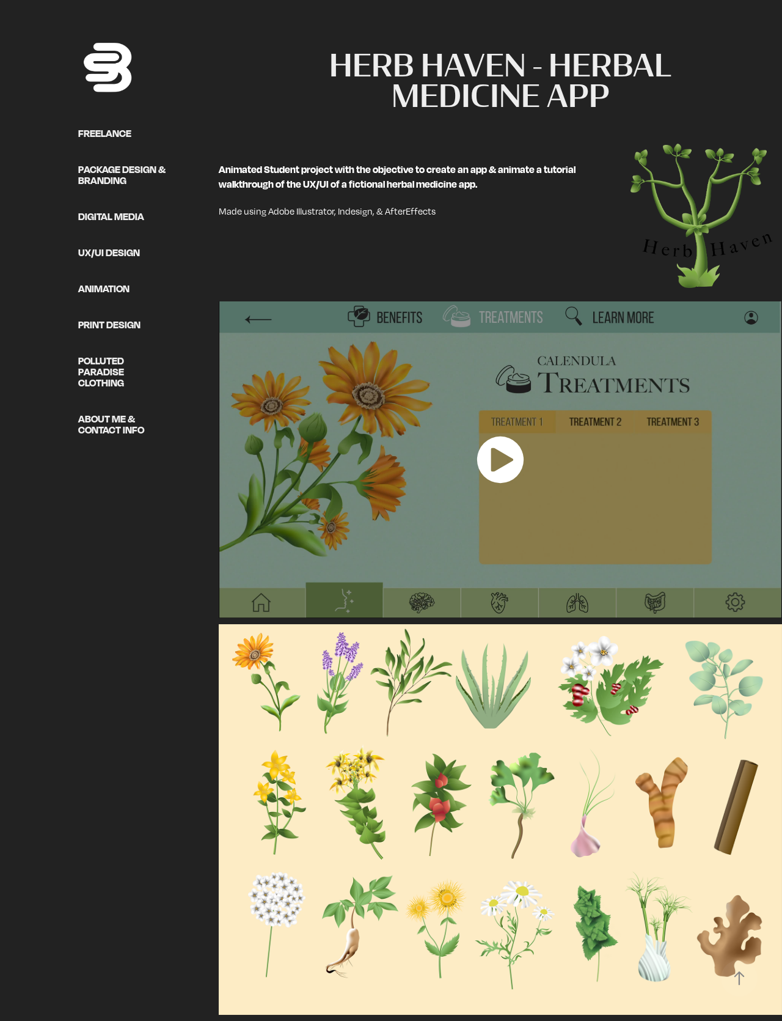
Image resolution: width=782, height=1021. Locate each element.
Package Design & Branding (122, 174)
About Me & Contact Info (111, 424)
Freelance (104, 133)
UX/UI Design (109, 252)
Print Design (109, 325)
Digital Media (111, 216)
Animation (104, 288)
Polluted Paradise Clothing (101, 372)
